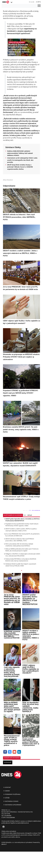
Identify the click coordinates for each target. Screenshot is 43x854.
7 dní (24, 515)
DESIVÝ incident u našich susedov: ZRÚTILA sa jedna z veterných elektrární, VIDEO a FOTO (21, 530)
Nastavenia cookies (11, 801)
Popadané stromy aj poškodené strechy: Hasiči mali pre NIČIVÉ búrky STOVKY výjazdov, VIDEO (21, 525)
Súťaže (7, 798)
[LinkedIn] (19, 752)
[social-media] (3, 827)
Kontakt (8, 787)
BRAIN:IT (4, 844)
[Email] (14, 752)
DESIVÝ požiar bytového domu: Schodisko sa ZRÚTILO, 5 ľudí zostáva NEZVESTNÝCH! (22, 520)
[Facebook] (5, 752)
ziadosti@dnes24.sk (23, 823)
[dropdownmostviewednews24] (21, 570)
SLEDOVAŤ (8, 762)
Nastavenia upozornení (13, 805)
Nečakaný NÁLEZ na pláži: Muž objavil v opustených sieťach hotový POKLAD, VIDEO (20, 565)
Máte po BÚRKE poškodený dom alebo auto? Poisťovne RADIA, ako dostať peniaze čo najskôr (21, 550)
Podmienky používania (12, 794)
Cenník (7, 791)
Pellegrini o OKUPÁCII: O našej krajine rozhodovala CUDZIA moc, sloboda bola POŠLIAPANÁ (22, 555)
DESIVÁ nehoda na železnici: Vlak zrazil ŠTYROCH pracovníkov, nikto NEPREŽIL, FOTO (19, 540)
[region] (11, 2)
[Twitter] (10, 752)
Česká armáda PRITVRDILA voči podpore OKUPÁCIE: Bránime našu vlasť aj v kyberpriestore (20, 560)
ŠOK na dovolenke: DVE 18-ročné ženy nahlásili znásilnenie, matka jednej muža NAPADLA (19, 545)
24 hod (30, 515)
